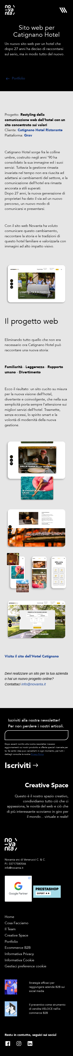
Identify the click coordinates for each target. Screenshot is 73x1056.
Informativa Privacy (19, 954)
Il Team (10, 929)
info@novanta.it (33, 684)
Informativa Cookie (19, 960)
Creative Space (16, 935)
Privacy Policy (37, 754)
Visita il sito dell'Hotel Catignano (32, 656)
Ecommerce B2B (18, 948)
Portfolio (18, 78)
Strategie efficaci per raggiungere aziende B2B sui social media (47, 987)
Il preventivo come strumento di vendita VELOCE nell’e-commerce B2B (47, 1009)
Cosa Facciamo (16, 923)
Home (9, 917)
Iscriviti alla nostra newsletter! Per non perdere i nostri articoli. (36, 723)
